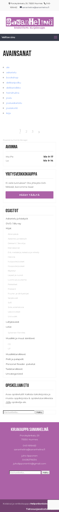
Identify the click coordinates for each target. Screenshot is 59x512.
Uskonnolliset (14, 312)
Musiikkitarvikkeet (16, 354)
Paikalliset (12, 284)
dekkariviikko (13, 87)
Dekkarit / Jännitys (16, 243)
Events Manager (20, 140)
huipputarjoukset (16, 261)
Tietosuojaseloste (37, 509)
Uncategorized (14, 373)
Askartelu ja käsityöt (17, 218)
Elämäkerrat (14, 248)
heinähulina (12, 92)
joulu (9, 97)
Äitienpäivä (13, 234)
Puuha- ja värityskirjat (18, 293)
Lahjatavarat (12, 321)
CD (9, 344)
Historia (11, 257)
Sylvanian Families (16, 332)
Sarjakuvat (13, 298)
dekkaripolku (13, 82)
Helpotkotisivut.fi (40, 503)
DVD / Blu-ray (13, 223)
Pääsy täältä (29, 195)
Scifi (10, 302)
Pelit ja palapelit (15, 359)
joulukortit (12, 108)
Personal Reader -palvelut (20, 364)
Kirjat (8, 228)
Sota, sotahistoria (16, 307)
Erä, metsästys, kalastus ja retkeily (23, 252)
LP (9, 348)
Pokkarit (12, 289)
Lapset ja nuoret (15, 275)
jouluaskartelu (14, 102)
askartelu (11, 72)
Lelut (8, 326)
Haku (39, 412)
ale (8, 67)
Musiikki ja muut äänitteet (20, 338)
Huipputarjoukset (16, 266)
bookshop (12, 77)
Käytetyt (12, 270)
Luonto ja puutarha (17, 279)
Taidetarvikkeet (14, 368)
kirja (8, 113)
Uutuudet (12, 316)
